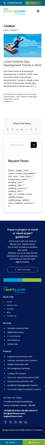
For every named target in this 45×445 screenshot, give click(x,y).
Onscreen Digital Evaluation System (24, 389)
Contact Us (11, 316)
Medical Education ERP (18, 364)
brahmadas (10, 94)
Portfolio (10, 309)
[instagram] (16, 422)
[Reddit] (17, 129)
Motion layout (14, 99)
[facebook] (5, 422)
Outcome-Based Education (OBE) (23, 377)
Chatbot (23, 96)
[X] (13, 129)
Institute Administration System (22, 360)
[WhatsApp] (26, 129)
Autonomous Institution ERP (20, 381)
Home (6, 30)
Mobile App (12, 344)
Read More (8, 101)
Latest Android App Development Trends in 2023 (22, 63)
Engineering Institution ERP (19, 356)
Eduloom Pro (12, 305)
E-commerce (13, 336)
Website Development (18, 328)
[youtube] (21, 422)
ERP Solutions (13, 340)
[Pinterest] (36, 129)
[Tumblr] (31, 129)
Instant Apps (32, 96)
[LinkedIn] (22, 129)
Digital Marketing (15, 332)
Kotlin (6, 99)
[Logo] (14, 9)
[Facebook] (8, 129)
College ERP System (16, 373)
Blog (8, 312)
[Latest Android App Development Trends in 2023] (22, 45)
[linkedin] (26, 422)
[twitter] (10, 422)
